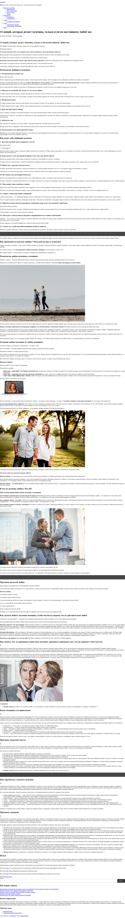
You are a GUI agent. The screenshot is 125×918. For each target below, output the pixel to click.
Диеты (9, 14)
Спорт (5, 23)
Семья (5, 20)
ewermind (2, 2)
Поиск (2, 878)
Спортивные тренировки (14, 26)
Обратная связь (7, 911)
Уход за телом (11, 12)
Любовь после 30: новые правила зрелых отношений (15, 895)
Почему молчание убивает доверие (10, 893)
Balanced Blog (24, 916)
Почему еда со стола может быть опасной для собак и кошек (17, 892)
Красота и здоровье (9, 8)
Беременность (11, 9)
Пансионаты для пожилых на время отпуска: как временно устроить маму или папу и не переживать (29, 889)
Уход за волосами (12, 11)
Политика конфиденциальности (12, 913)
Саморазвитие (11, 18)
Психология (6, 15)
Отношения (10, 17)
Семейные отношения (13, 21)
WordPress (13, 916)
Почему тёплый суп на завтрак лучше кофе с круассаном (16, 890)
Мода (5, 27)
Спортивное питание (13, 24)
